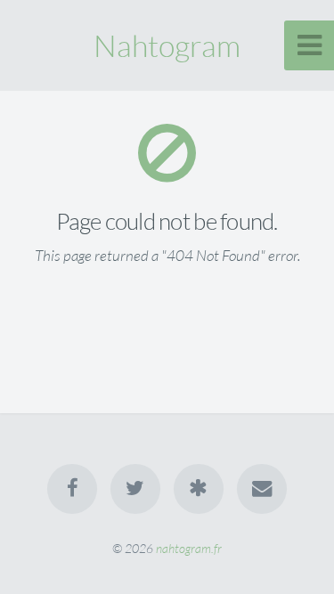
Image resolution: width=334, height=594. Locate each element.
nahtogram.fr (189, 548)
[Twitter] (135, 489)
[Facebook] (72, 489)
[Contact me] (262, 489)
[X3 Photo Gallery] (199, 489)
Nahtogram (167, 45)
